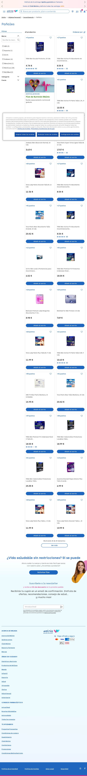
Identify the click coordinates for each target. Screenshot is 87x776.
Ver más (54, 545)
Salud (4, 681)
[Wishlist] (50, 37)
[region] (43, 126)
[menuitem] (84, 11)
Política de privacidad (10, 769)
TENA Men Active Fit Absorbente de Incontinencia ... (69, 60)
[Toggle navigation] (4, 11)
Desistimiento (7, 737)
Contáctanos (6, 745)
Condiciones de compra (10, 733)
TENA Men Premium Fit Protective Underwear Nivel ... (68, 270)
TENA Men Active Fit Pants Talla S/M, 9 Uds (70, 354)
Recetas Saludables (9, 711)
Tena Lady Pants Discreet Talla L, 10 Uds (69, 522)
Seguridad (64, 769)
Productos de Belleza (9, 665)
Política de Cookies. (24, 128)
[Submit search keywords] (21, 11)
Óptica (4, 689)
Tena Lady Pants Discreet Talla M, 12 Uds (38, 186)
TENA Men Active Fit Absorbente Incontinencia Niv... (68, 186)
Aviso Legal (50, 769)
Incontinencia (28, 17)
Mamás (4, 669)
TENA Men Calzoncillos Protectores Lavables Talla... (69, 438)
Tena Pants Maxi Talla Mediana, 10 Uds (70, 395)
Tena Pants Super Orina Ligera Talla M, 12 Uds (70, 144)
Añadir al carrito (40, 73)
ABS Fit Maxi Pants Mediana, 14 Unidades (37, 396)
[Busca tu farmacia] (72, 11)
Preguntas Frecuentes (10, 729)
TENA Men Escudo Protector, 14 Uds (38, 58)
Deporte (5, 677)
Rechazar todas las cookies (47, 134)
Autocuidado (6, 715)
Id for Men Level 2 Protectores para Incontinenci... (38, 270)
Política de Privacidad (50, 612)
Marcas (4, 652)
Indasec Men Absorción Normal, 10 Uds (38, 144)
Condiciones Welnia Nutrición (12, 753)
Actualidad (6, 707)
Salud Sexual (6, 693)
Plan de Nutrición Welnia (38, 97)
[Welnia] (12, 11)
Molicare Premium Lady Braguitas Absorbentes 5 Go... (38, 312)
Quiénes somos (7, 640)
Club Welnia (6, 644)
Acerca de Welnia (8, 636)
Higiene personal (14, 17)
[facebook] (85, 769)
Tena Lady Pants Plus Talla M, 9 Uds (38, 353)
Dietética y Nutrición (9, 661)
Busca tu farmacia (8, 648)
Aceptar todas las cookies (25, 134)
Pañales (39, 17)
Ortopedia (5, 685)
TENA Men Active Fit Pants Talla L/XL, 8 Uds (70, 102)
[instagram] (80, 769)
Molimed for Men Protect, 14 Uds (68, 311)
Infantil (4, 673)
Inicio (4, 17)
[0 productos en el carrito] (81, 11)
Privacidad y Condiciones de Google (43, 128)
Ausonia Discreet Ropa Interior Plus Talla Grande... (69, 480)
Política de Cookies (32, 769)
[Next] (84, 2)
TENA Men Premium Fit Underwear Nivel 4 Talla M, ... (39, 438)
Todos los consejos (8, 719)
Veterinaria (6, 697)
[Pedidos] (77, 11)
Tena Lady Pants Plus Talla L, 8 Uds (38, 521)
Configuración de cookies (70, 134)
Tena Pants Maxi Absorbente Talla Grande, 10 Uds (38, 228)
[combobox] (44, 11)
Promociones (6, 749)
